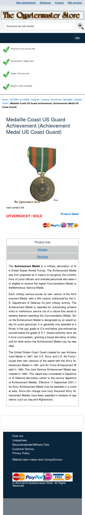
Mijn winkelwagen (26, 2)
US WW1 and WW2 (19, 99)
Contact (59, 2)
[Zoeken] (80, 26)
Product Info (43, 242)
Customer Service (23, 449)
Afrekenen (45, 2)
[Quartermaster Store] (42, 15)
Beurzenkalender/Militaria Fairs (30, 444)
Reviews (42, 256)
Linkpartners (19, 440)
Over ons (17, 436)
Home (5, 99)
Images (42, 249)
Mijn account (75, 2)
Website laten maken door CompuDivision (37, 459)
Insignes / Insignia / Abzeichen (46, 99)
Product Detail (70, 214)
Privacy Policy (21, 453)
